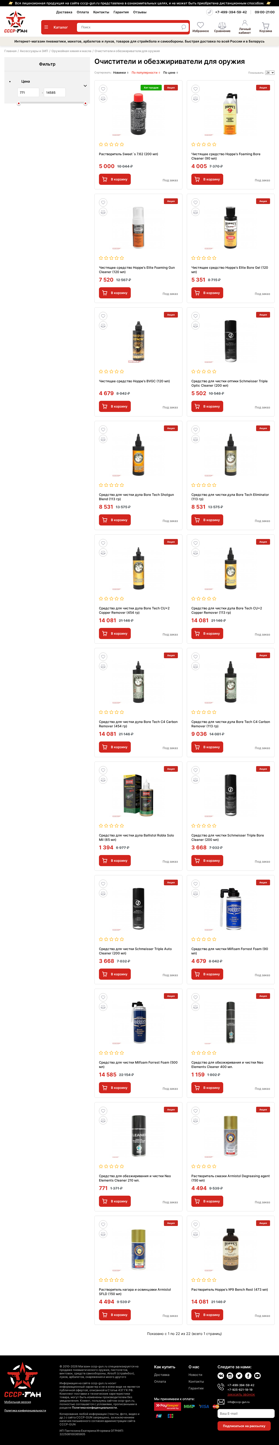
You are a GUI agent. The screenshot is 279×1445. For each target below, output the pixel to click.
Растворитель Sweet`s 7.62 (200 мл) (128, 154)
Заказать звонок (241, 1394)
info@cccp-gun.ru (239, 1402)
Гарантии (196, 1388)
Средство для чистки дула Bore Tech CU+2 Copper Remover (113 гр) (226, 610)
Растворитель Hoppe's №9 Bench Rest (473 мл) (229, 1289)
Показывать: (256, 72)
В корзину (119, 179)
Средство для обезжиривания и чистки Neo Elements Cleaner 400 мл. (227, 1064)
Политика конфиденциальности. (95, 1407)
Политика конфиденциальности (25, 1410)
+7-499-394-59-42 (231, 12)
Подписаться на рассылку (244, 1426)
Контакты (101, 12)
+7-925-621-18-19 (239, 1389)
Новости (195, 1375)
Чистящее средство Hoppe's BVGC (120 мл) (134, 381)
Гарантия (121, 12)
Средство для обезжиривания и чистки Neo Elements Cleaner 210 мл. (135, 1178)
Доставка (64, 12)
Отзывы (139, 12)
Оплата (83, 12)
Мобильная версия (17, 1402)
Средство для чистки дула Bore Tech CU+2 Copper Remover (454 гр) (134, 610)
